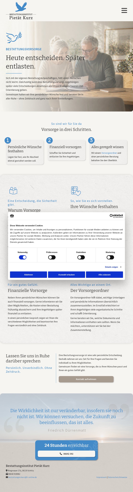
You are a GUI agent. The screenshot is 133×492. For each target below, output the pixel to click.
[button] (86, 379)
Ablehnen (28, 275)
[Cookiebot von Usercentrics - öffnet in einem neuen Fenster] (111, 216)
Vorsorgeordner (109, 152)
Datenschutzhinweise (117, 477)
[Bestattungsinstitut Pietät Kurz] (25, 10)
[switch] (52, 257)
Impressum (101, 477)
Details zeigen (111, 267)
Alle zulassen (104, 275)
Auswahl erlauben (66, 275)
